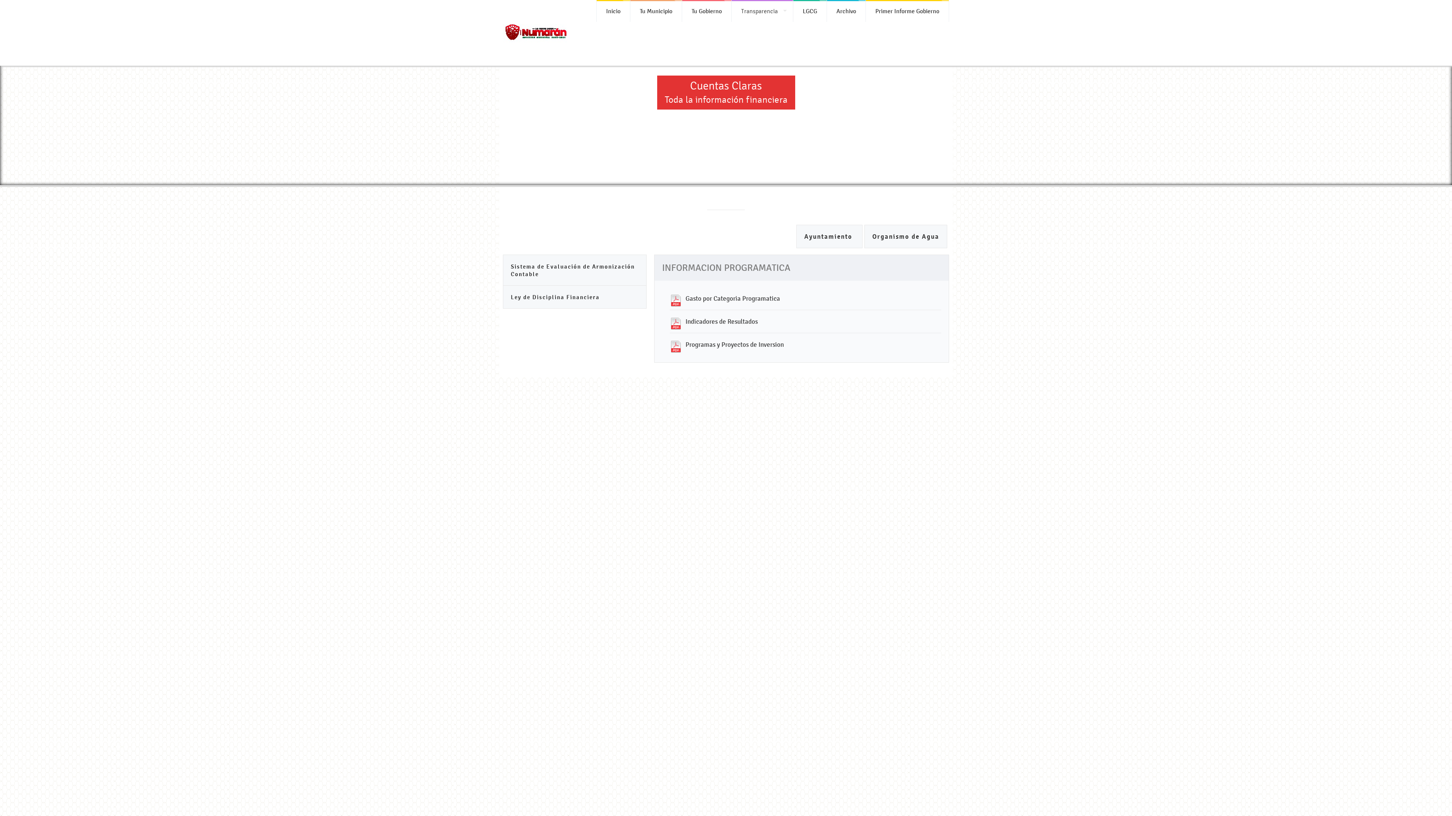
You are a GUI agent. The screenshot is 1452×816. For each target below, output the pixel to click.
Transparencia (759, 11)
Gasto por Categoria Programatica (733, 298)
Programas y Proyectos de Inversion (735, 344)
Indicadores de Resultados (722, 321)
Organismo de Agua (905, 237)
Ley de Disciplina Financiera (555, 297)
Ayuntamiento (829, 237)
